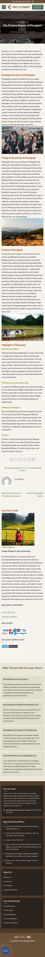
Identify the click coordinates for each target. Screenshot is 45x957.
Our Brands (8, 885)
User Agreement (10, 914)
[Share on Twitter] (20, 459)
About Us (7, 877)
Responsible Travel (10, 890)
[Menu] (4, 7)
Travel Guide (8, 910)
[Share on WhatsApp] (12, 459)
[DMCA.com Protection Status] (10, 646)
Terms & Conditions (9, 617)
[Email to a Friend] (25, 459)
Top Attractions (9, 906)
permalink (22, 470)
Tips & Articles (22, 22)
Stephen (32, 32)
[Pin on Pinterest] (29, 459)
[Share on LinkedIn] (33, 459)
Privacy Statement (10, 919)
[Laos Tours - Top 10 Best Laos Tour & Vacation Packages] (19, 7)
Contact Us (8, 881)
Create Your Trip (8, 612)
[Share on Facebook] (16, 459)
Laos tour (11, 51)
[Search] (33, 1)
